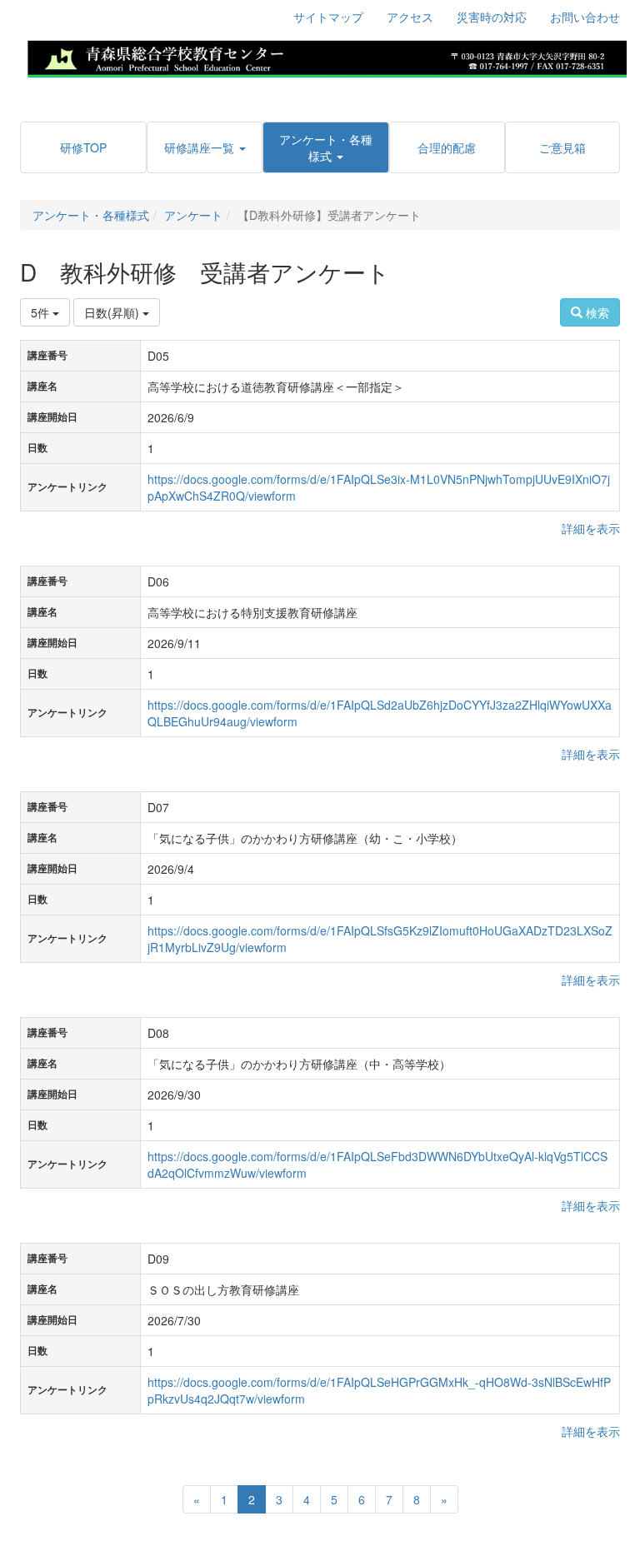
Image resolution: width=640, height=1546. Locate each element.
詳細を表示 (591, 528)
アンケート (193, 215)
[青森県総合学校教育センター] (326, 56)
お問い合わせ (585, 16)
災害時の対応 (492, 16)
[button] (204, 147)
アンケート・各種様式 (90, 215)
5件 (41, 312)
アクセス (410, 16)
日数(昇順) (113, 312)
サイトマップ (328, 16)
